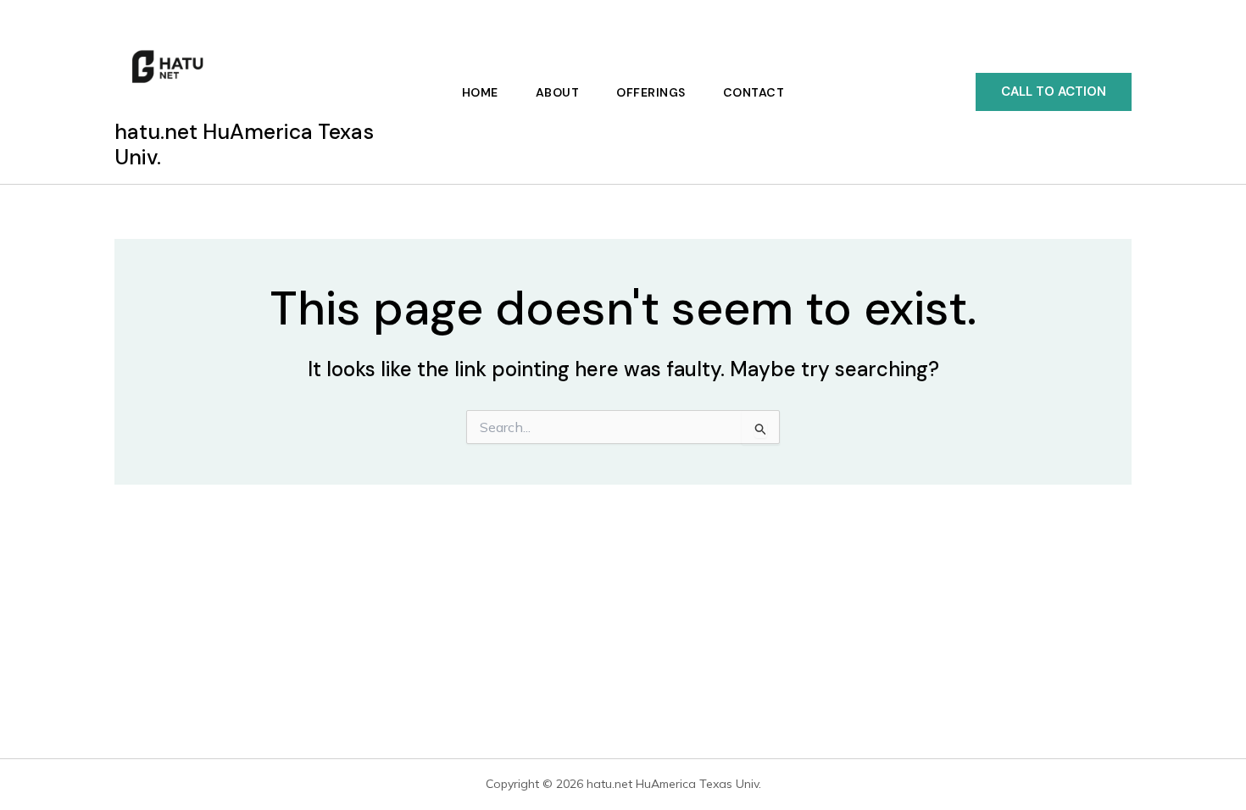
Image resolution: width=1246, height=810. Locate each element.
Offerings (651, 92)
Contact (754, 92)
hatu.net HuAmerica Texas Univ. (244, 144)
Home (480, 92)
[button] (1054, 92)
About (558, 92)
